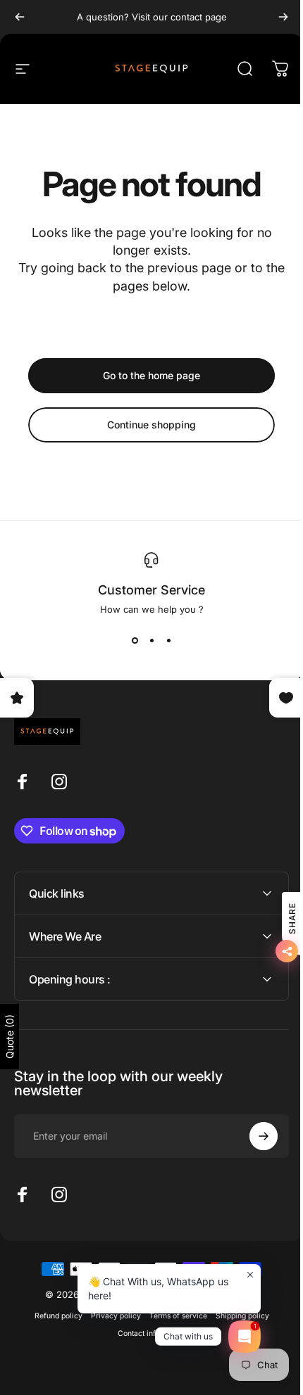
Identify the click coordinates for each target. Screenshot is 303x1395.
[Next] (283, 17)
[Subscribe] (253, 1136)
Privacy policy (110, 1315)
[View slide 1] (134, 640)
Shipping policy (237, 1315)
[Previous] (19, 17)
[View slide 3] (168, 640)
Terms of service (173, 1315)
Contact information (146, 1333)
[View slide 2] (151, 640)
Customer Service (151, 589)
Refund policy (53, 1315)
